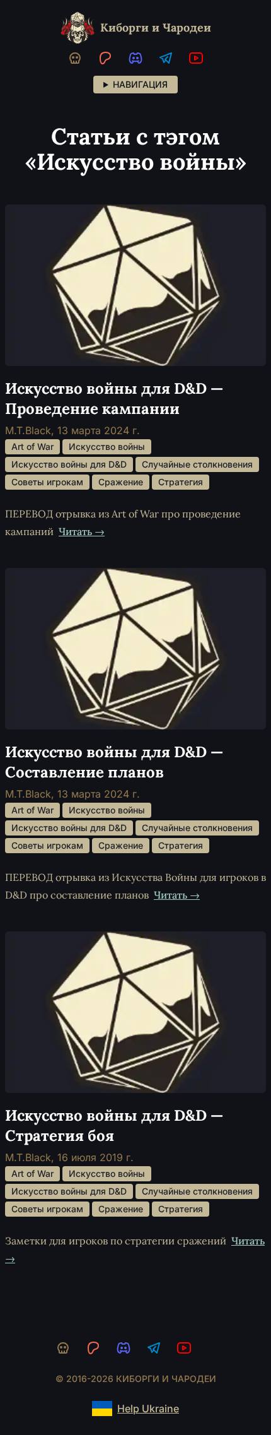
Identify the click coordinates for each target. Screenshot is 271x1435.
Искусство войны (106, 446)
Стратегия (180, 481)
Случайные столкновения (197, 464)
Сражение (121, 481)
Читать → (82, 531)
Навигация (140, 84)
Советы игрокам (47, 481)
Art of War (32, 446)
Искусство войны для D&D (69, 464)
